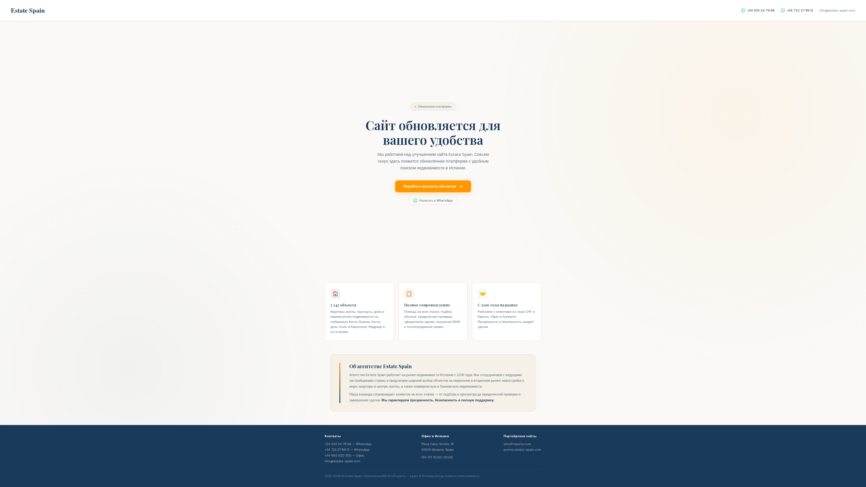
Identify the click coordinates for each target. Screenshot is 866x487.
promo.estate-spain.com (522, 450)
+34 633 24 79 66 (761, 10)
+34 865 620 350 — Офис (344, 455)
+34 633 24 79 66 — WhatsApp (348, 444)
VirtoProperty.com (517, 444)
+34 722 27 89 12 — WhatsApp (347, 450)
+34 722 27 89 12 (800, 10)
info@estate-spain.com (837, 10)
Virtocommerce (469, 476)
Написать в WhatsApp (436, 200)
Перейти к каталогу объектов (429, 186)
